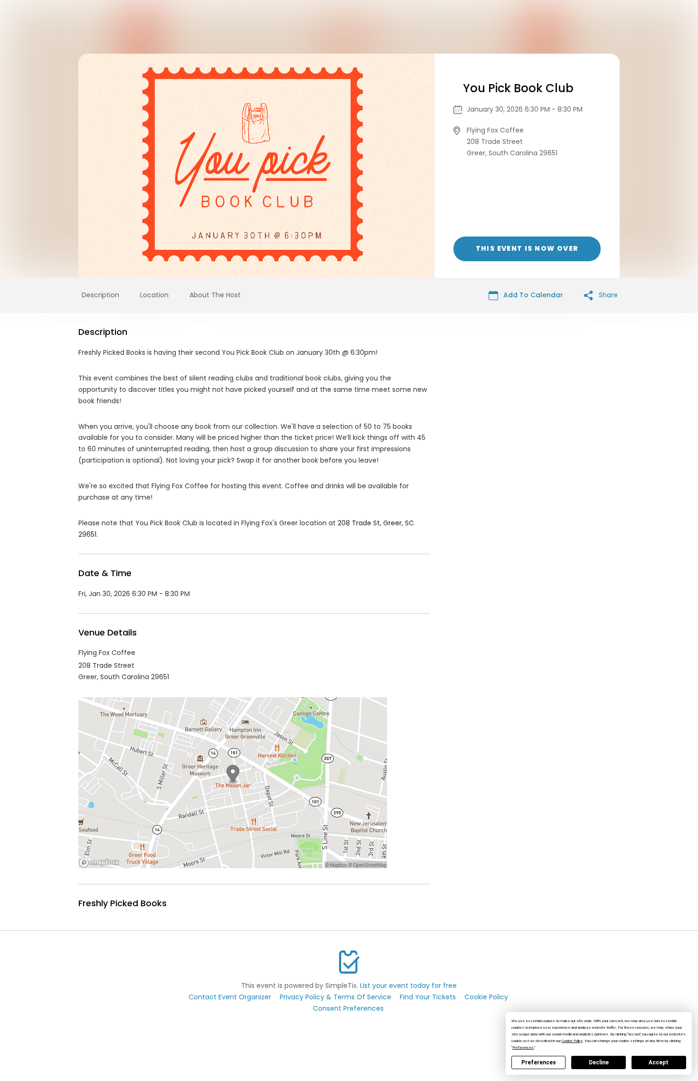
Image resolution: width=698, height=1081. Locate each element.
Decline (599, 1062)
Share (607, 295)
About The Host (215, 295)
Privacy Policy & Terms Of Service (335, 997)
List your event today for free (408, 985)
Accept (659, 1062)
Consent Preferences (348, 1008)
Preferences (538, 1062)
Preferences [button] (523, 1047)
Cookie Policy (486, 997)
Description (100, 295)
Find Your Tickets (428, 997)
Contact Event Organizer (230, 997)
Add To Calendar (532, 295)
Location (154, 295)
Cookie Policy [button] (572, 1041)
